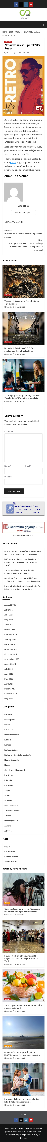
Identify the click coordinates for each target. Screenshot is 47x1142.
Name (7, 466)
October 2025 (10, 654)
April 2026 (9, 624)
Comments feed (11, 856)
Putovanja (8, 785)
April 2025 (9, 684)
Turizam (8, 815)
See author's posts (23, 212)
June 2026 (8, 615)
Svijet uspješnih (11, 805)
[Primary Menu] (36, 25)
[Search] (42, 25)
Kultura (7, 745)
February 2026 (10, 634)
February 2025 (10, 694)
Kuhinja (7, 740)
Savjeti (7, 790)
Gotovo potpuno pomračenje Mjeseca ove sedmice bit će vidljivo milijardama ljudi (22, 552)
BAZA (13, 162)
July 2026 (8, 610)
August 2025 (10, 664)
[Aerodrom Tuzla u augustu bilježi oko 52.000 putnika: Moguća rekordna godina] (23, 1032)
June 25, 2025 (20, 53)
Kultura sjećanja (11, 750)
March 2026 (9, 629)
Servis (7, 795)
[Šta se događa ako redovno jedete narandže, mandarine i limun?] (23, 985)
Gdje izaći (8, 42)
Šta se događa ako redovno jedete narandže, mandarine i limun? (19, 571)
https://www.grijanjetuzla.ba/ (23, 536)
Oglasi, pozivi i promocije (15, 770)
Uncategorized (11, 821)
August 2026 (10, 605)
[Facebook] (16, 4)
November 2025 (11, 649)
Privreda (8, 780)
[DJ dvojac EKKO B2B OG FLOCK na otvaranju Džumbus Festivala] (23, 328)
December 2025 (11, 644)
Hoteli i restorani (11, 735)
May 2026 (8, 620)
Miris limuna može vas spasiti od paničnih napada (23, 233)
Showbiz (8, 800)
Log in (7, 846)
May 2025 (8, 679)
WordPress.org (11, 861)
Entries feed (9, 851)
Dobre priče (9, 719)
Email (28, 466)
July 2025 (8, 669)
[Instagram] (26, 4)
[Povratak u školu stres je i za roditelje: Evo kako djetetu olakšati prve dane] (23, 1079)
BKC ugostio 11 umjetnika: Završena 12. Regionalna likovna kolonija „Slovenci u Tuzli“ (21, 562)
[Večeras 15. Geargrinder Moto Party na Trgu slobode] (23, 281)
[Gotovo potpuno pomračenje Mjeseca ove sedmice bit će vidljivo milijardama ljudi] (23, 889)
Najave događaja (11, 760)
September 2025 (11, 659)
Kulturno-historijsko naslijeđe (17, 755)
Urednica (10, 53)
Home (23, 1114)
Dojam (7, 724)
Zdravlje (8, 831)
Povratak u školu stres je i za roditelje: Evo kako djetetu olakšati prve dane (22, 587)
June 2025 (8, 674)
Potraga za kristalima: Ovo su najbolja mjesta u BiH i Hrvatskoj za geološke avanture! (26, 245)
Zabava (7, 826)
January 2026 (10, 639)
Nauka (7, 765)
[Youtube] (31, 4)
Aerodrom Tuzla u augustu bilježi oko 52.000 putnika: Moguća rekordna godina (22, 579)
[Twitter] (21, 4)
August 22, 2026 (20, 307)
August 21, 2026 (19, 401)
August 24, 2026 (20, 915)
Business (8, 714)
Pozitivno (8, 775)
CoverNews (30, 1134)
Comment (9, 431)
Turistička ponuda (12, 810)
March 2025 (9, 689)
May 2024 (8, 698)
